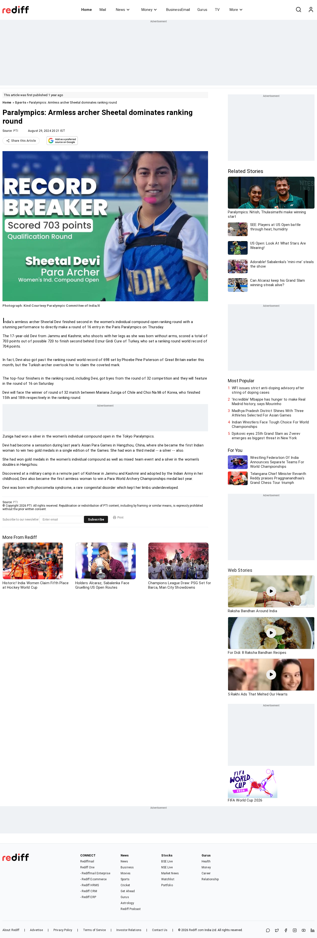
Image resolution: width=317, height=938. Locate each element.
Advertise (36, 930)
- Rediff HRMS (89, 885)
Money (146, 9)
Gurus (202, 9)
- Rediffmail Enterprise (95, 873)
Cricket (125, 885)
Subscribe (96, 519)
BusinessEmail (178, 9)
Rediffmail (87, 861)
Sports (20, 102)
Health (206, 861)
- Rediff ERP (88, 897)
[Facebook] (286, 930)
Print (120, 517)
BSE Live (167, 861)
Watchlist (167, 879)
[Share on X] (277, 930)
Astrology (127, 903)
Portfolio (167, 885)
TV (217, 9)
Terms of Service (94, 930)
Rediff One (87, 867)
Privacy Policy (62, 930)
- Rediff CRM (88, 891)
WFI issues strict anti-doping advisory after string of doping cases (268, 390)
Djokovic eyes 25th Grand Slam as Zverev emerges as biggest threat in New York (266, 435)
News (120, 9)
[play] (271, 591)
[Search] (298, 10)
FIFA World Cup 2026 (245, 800)
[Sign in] (311, 10)
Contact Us (159, 930)
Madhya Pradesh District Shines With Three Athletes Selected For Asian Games (268, 413)
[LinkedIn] (313, 930)
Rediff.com (196, 930)
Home (86, 9)
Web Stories (240, 570)
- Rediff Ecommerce (93, 879)
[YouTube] (304, 930)
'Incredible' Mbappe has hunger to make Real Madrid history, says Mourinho (268, 401)
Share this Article (23, 140)
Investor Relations (128, 930)
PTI (15, 131)
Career (206, 873)
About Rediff (10, 930)
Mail (103, 9)
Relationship (210, 879)
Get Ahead (128, 891)
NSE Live (167, 867)
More (234, 9)
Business (127, 867)
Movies (126, 873)
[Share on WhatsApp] (268, 930)
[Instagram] (295, 930)
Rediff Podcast (131, 909)
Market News (170, 873)
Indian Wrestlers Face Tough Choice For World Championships (270, 424)
